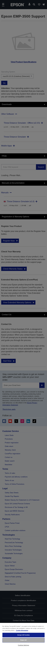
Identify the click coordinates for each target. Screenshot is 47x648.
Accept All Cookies (23, 635)
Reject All (23, 640)
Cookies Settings (23, 645)
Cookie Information (22, 630)
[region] (23, 635)
